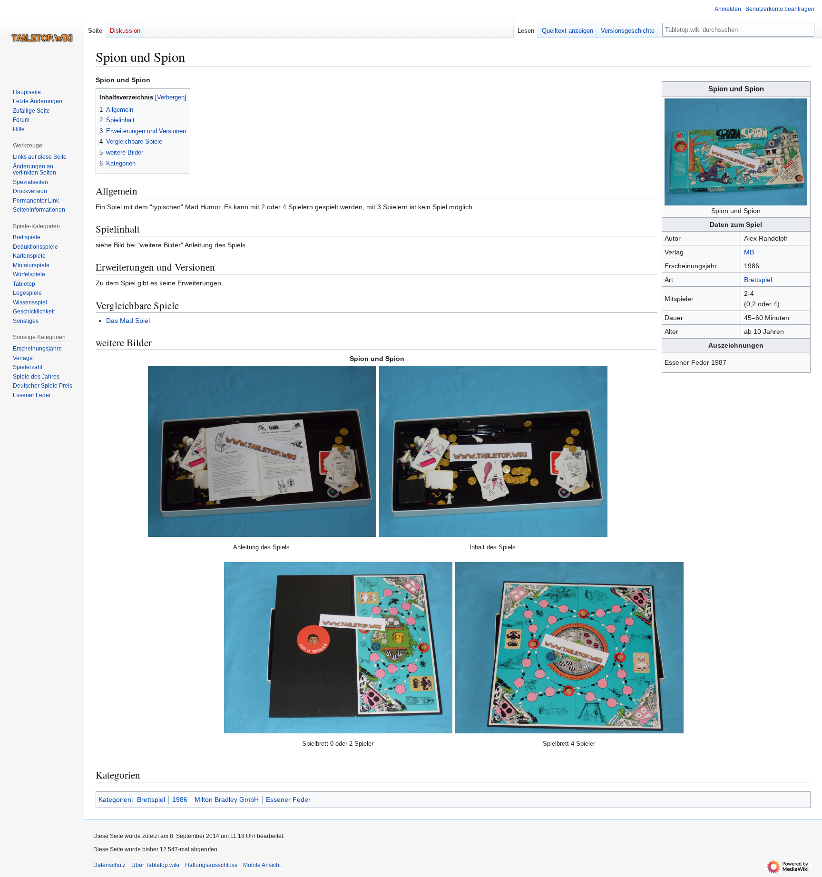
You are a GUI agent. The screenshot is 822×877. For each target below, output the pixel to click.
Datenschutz (109, 865)
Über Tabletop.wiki (155, 865)
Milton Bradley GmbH (227, 799)
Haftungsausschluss (211, 865)
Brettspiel (758, 279)
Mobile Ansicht (262, 865)
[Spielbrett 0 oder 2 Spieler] (338, 647)
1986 (179, 799)
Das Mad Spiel (128, 320)
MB (749, 252)
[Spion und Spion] (736, 151)
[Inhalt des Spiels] (493, 451)
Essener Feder (288, 799)
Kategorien (114, 799)
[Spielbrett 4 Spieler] (569, 647)
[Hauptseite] (42, 38)
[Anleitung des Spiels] (262, 451)
